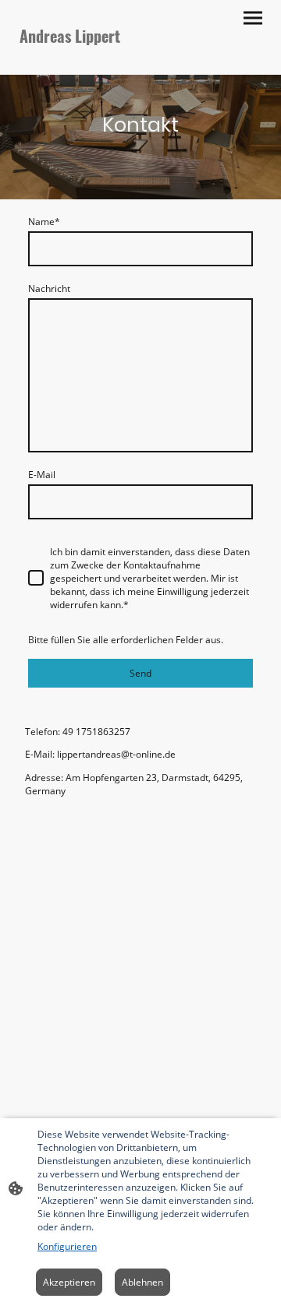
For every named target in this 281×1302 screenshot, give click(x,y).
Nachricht (49, 288)
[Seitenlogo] (76, 62)
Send (140, 673)
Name (44, 221)
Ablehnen (142, 1282)
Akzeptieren (69, 1282)
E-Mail (41, 474)
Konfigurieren (67, 1246)
